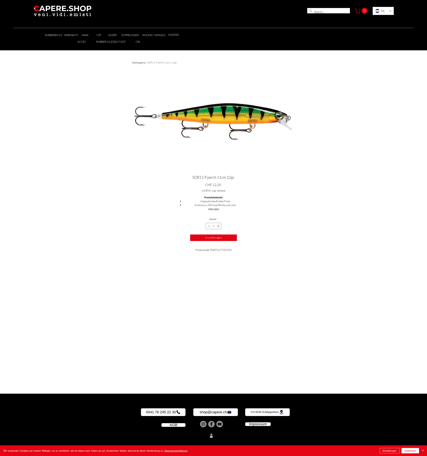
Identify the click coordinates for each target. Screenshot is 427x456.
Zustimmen (410, 450)
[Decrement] (208, 226)
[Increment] (218, 226)
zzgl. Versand (218, 190)
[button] (362, 11)
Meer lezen (213, 208)
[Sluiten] (423, 450)
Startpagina (138, 62)
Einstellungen (389, 450)
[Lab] (211, 435)
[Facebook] (211, 424)
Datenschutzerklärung (175, 450)
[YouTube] (219, 424)
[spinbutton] (213, 226)
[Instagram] (203, 424)
